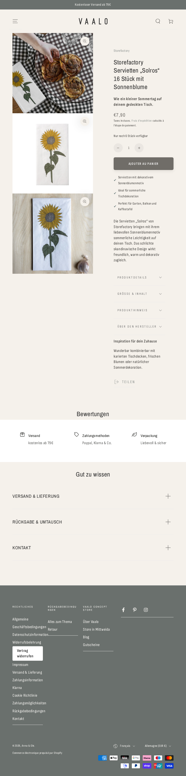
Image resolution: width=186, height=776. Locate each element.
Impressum (20, 664)
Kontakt (18, 718)
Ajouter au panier (144, 164)
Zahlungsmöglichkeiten (29, 703)
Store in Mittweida (96, 629)
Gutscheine (91, 644)
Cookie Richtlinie (24, 695)
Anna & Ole (28, 746)
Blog (86, 637)
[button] (157, 21)
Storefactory (122, 51)
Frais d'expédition (142, 121)
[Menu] (15, 21)
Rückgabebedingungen (29, 711)
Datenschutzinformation (30, 634)
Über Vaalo (91, 621)
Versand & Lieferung (27, 672)
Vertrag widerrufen (25, 653)
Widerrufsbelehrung (26, 642)
